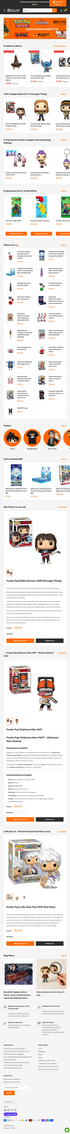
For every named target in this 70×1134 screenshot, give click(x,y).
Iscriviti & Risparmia (58, 3)
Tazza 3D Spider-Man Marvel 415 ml (24, 348)
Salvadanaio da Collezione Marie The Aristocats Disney (24, 379)
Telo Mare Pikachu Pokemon (40, 221)
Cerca (40, 1048)
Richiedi (9, 1093)
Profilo (40, 1054)
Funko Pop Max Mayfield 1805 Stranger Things (40, 125)
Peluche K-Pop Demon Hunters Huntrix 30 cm (16, 174)
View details (62, 507)
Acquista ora (49, 641)
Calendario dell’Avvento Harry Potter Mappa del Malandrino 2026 (23, 317)
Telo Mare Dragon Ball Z (13, 220)
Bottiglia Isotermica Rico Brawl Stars (24, 284)
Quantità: (9, 634)
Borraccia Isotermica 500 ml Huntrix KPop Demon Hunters (56, 271)
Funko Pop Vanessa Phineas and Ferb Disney (55, 379)
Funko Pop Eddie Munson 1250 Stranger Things (16, 125)
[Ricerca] (54, 10)
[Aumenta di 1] (26, 634)
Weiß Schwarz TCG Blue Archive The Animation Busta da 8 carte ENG (56, 254)
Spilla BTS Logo (22, 408)
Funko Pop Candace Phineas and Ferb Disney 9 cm (55, 364)
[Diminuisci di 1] (16, 634)
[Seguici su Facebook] (5, 1110)
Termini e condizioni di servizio (48, 1066)
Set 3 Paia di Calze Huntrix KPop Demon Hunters (56, 316)
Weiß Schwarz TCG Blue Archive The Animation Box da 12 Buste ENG (25, 271)
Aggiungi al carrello (16, 234)
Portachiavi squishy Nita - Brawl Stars (24, 298)
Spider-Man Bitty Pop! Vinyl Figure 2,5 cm (24, 363)
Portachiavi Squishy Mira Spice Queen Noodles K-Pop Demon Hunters (24, 255)
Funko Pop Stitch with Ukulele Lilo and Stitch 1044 (41, 77)
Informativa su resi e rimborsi (48, 1069)
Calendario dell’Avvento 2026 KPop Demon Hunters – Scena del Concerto (56, 300)
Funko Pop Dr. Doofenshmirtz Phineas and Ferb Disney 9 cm (23, 394)
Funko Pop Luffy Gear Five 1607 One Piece (30, 907)
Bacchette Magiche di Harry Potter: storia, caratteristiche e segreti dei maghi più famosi (17, 995)
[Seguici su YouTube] (12, 1110)
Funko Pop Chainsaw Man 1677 (24, 729)
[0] (65, 10)
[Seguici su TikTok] (15, 1110)
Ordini (40, 1057)
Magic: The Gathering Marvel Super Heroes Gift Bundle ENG (56, 333)
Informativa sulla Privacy (46, 1060)
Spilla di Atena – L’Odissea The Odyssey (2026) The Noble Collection (24, 334)
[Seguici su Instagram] (8, 1110)
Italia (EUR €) (8, 1102)
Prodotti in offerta (60, 46)
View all (64, 94)
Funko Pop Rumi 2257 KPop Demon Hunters (40, 174)
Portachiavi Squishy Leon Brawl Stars (55, 284)
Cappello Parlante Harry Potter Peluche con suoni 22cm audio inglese (16, 78)
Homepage (42, 1051)
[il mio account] (61, 10)
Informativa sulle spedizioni (47, 1063)
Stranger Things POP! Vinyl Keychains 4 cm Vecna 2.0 (56, 393)
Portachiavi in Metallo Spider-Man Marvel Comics (56, 349)
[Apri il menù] (4, 10)
